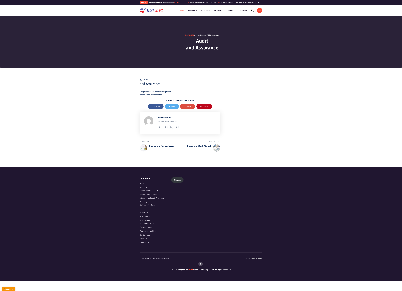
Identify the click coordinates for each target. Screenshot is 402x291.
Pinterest (206, 106)
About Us (191, 11)
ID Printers (144, 212)
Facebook (156, 106)
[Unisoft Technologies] (152, 10)
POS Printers (145, 220)
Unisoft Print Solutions (149, 190)
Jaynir (190, 269)
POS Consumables (147, 223)
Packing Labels (146, 227)
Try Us (176, 2)
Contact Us (243, 11)
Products (204, 11)
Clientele (230, 11)
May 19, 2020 (189, 35)
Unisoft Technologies (148, 194)
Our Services (218, 11)
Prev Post (145, 141)
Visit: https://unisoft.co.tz (168, 121)
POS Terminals (145, 216)
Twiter (173, 106)
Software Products (147, 205)
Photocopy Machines (148, 231)
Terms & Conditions (161, 258)
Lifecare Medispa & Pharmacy (152, 198)
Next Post (212, 141)
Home (182, 11)
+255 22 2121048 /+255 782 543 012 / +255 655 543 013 (240, 2)
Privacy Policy (145, 258)
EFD (141, 208)
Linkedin (188, 106)
